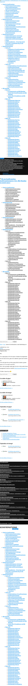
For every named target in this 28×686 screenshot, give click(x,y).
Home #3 (7, 78)
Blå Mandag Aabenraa (14, 100)
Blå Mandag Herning (13, 115)
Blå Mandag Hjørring (14, 120)
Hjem (1, 344)
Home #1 (7, 48)
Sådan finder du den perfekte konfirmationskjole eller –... (12, 165)
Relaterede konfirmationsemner (14, 18)
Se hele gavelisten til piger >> (6, 388)
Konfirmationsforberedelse (12, 6)
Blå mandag (6, 88)
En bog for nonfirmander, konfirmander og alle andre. (11, 160)
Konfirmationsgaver (8, 34)
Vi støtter (10, 523)
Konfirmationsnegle (10, 28)
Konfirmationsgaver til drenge (13, 36)
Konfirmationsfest (8, 46)
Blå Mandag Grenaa (13, 111)
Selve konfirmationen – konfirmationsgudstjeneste (13, 8)
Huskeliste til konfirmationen (16, 49)
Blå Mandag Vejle (13, 153)
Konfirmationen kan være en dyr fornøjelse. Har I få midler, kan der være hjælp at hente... (13, 498)
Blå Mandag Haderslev (14, 112)
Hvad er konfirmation (8, 4)
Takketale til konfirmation (15, 75)
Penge (7, 40)
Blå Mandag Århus (13, 103)
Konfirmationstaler (13, 73)
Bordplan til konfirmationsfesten (17, 55)
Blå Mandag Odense (13, 136)
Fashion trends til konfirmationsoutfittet (8, 164)
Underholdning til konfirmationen (17, 66)
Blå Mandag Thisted (13, 151)
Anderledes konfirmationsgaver (14, 39)
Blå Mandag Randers (13, 139)
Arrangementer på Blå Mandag (16, 91)
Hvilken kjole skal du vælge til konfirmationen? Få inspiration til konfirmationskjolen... (14, 466)
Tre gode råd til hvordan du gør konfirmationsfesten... (11, 167)
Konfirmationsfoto (13, 79)
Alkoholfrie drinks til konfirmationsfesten (14, 59)
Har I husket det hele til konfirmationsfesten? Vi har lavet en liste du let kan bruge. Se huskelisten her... (14, 489)
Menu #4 (7, 138)
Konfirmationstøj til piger (12, 21)
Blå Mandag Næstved (14, 133)
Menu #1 (7, 90)
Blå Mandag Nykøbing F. (14, 135)
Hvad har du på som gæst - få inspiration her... (10, 510)
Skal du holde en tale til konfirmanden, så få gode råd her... (12, 514)
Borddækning (11, 61)
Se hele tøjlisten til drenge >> (6, 457)
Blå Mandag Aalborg (13, 102)
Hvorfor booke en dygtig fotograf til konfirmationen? (11, 168)
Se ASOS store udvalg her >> (14, 409)
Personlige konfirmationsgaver (6, 169)
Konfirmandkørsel (13, 76)
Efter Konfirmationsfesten (15, 87)
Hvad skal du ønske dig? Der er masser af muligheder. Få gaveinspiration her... (12, 476)
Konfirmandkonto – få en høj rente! (15, 42)
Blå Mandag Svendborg (14, 150)
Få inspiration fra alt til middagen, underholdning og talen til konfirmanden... (13, 493)
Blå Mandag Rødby (13, 142)
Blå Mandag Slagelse (14, 148)
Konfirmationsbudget (14, 85)
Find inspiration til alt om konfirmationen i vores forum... (12, 517)
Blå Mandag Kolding (13, 130)
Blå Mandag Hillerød (13, 117)
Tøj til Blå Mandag (10, 25)
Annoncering (5, 173)
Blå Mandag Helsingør (14, 114)
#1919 (1, 348)
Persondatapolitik (3, 523)
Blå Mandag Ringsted (14, 141)
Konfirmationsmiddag (14, 54)
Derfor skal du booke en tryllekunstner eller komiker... (11, 163)
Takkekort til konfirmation (15, 81)
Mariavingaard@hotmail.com (21, 368)
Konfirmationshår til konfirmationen (15, 27)
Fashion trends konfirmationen (6, 162)
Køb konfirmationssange (15, 69)
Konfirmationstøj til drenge (13, 24)
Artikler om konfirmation (12, 12)
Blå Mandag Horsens (13, 126)
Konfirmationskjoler (11, 22)
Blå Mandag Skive (13, 147)
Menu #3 (7, 118)
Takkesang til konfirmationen (16, 72)
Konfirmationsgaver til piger (13, 37)
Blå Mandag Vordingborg (15, 156)
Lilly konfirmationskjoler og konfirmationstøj (13, 32)
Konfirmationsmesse (4, 170)
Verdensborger (9, 15)
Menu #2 (7, 99)
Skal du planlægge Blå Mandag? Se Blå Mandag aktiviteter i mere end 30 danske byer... (13, 481)
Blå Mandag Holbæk (13, 123)
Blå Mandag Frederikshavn (15, 109)
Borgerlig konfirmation (11, 13)
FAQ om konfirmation (11, 10)
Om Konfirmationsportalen (8, 174)
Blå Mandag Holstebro (14, 124)
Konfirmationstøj (7, 19)
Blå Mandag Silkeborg (14, 145)
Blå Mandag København (14, 127)
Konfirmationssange (13, 67)
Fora (4, 344)
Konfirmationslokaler (14, 51)
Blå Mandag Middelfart (14, 132)
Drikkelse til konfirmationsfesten (17, 57)
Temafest (11, 63)
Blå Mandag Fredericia (14, 108)
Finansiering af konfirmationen (16, 82)
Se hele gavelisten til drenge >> (6, 402)
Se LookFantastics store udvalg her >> (16, 419)
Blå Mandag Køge (13, 129)
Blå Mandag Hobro (13, 121)
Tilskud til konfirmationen (15, 84)
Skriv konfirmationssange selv (16, 70)
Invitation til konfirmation (15, 52)
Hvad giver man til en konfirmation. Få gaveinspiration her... (13, 506)
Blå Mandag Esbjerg (13, 106)
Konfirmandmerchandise (12, 30)
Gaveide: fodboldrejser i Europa (7, 159)
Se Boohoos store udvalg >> (14, 414)
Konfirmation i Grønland (12, 16)
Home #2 (7, 64)
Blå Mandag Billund (13, 105)
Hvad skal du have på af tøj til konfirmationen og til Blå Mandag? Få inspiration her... (12, 471)
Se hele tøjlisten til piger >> (6, 426)
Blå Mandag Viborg (13, 154)
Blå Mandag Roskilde (14, 144)
